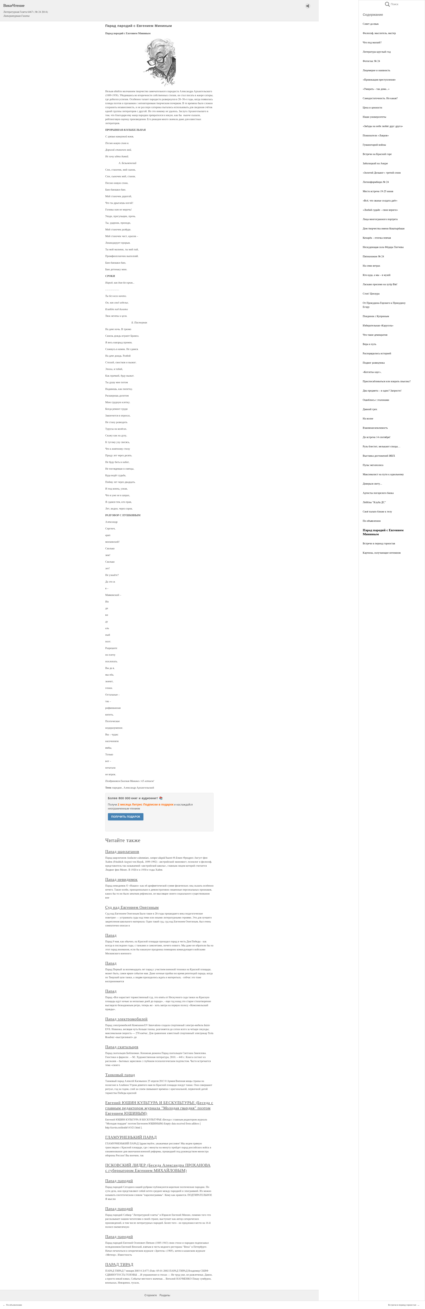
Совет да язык (371, 23)
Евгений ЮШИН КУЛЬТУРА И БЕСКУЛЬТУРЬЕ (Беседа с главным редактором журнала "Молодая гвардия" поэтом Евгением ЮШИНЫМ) (159, 1108)
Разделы (165, 1295)
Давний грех (370, 409)
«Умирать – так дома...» (376, 89)
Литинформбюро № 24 (376, 182)
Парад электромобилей (126, 1018)
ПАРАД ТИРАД (119, 1264)
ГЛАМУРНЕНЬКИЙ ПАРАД (131, 1137)
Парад (111, 935)
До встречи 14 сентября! (376, 437)
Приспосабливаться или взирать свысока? (387, 381)
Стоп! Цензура (371, 293)
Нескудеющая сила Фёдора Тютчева (383, 247)
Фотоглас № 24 (371, 61)
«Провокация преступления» (379, 79)
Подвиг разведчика (374, 362)
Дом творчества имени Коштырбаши (384, 228)
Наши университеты (374, 116)
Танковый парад (120, 1074)
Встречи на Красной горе (377, 154)
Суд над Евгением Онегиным (132, 907)
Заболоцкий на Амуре (375, 163)
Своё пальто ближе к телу (377, 511)
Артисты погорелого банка (378, 493)
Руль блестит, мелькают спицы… (381, 446)
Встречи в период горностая (379, 543)
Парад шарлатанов (122, 851)
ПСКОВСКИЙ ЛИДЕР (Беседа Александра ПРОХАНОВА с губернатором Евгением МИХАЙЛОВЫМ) (158, 1167)
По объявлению (372, 520)
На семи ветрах (371, 265)
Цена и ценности (372, 107)
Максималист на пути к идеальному (383, 474)
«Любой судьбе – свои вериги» (380, 209)
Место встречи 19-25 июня (378, 191)
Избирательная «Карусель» (378, 325)
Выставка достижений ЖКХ (379, 455)
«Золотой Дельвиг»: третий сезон (382, 172)
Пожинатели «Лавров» (376, 135)
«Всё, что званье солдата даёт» (380, 200)
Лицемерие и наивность (376, 70)
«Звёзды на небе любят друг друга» (383, 126)
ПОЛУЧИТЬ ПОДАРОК (125, 816)
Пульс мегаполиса (373, 465)
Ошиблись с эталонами (376, 400)
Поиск (391, 4)
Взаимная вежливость (375, 427)
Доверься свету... (372, 483)
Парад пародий (119, 1180)
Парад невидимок (121, 879)
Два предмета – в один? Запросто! (382, 390)
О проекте (150, 1295)
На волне (368, 418)
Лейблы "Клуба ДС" (374, 502)
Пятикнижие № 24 (373, 256)
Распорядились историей (377, 353)
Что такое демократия (375, 334)
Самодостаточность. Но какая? (380, 98)
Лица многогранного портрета (380, 219)
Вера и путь (369, 344)
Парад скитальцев (121, 1046)
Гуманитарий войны (374, 144)
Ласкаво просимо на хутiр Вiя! (380, 284)
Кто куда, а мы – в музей (376, 275)
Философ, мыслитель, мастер (379, 33)
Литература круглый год (377, 51)
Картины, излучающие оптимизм (382, 552)
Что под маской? (372, 42)
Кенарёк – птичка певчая (377, 237)
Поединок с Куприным (376, 316)
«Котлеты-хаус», (372, 372)
